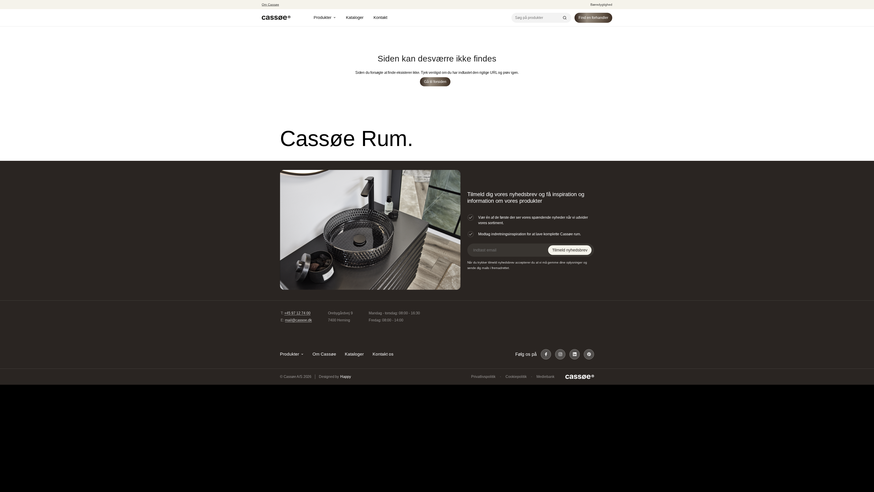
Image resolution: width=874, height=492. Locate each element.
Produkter (289, 354)
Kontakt (380, 17)
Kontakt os (383, 354)
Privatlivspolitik (483, 377)
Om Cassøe (270, 4)
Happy (345, 377)
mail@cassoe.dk (298, 320)
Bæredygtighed (601, 4)
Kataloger (354, 17)
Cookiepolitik (516, 377)
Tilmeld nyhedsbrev (569, 250)
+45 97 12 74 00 (297, 313)
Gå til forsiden (435, 82)
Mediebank (545, 377)
